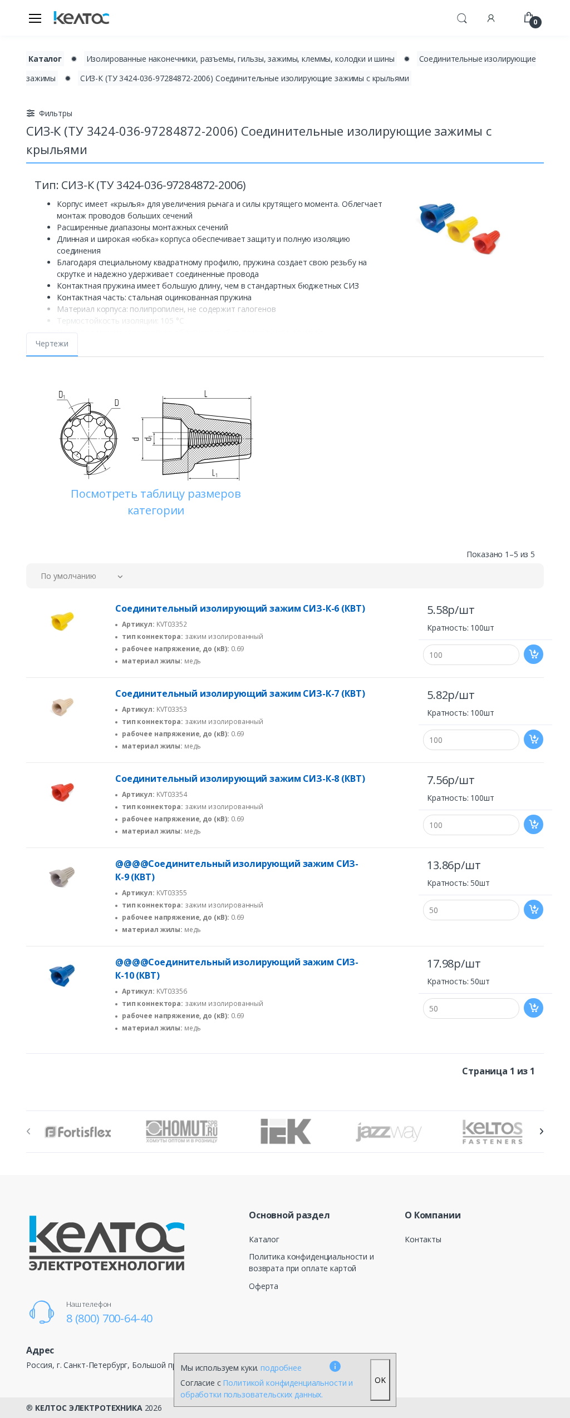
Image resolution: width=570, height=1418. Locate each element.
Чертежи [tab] (52, 343)
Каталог (45, 58)
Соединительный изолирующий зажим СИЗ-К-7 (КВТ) (240, 693)
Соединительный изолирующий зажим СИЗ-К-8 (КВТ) (240, 778)
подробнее (281, 1367)
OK (380, 1380)
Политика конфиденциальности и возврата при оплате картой (311, 1262)
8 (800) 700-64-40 (109, 1318)
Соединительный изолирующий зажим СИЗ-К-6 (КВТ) (240, 608)
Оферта (263, 1286)
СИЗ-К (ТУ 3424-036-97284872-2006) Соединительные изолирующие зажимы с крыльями (244, 78)
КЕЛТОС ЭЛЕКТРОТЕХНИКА (88, 1407)
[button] (462, 16)
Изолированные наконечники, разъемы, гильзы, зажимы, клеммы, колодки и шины (240, 58)
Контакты (423, 1239)
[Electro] (81, 18)
